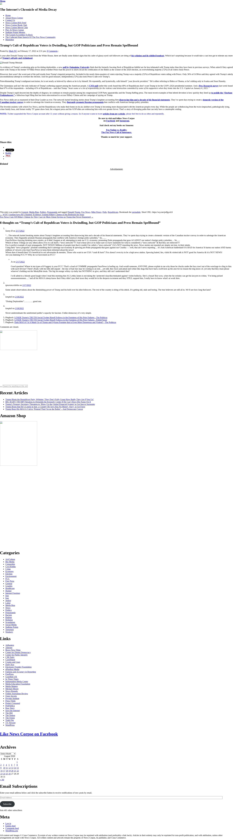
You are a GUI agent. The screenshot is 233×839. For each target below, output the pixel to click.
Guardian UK (11, 677)
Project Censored (12, 703)
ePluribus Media (12, 669)
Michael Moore (11, 689)
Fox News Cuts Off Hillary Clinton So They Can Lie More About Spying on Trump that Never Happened (46, 217)
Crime (8, 569)
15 (18, 768)
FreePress (9, 674)
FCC (7, 579)
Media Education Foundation (17, 684)
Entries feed (10, 826)
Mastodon (9, 39)
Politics (43, 212)
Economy (9, 571)
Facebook (110, 121)
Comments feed (12, 828)
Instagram (124, 121)
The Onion (10, 718)
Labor (8, 603)
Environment (10, 576)
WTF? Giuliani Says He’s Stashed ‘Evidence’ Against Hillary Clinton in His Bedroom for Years (42, 214)
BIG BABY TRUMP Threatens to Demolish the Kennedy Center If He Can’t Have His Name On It (48, 402)
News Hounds (11, 691)
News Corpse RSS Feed (15, 23)
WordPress (10, 725)
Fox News (85, 212)
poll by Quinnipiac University (76, 67)
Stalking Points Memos (15, 32)
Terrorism (9, 629)
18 (7, 771)
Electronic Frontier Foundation (18, 667)
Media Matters (11, 686)
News (7, 608)
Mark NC (13, 51)
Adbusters (9, 645)
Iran (7, 595)
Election (8, 574)
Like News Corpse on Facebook (29, 733)
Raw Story (10, 708)
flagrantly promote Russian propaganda (85, 102)
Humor (8, 591)
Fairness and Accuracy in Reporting (20, 672)
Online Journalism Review (16, 693)
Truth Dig (9, 720)
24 (4, 774)
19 (9, 771)
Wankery (9, 632)
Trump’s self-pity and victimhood (17, 58)
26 (9, 774)
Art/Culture (10, 559)
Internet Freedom (12, 593)
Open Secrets (11, 696)
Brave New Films (12, 650)
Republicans (113, 212)
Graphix (8, 586)
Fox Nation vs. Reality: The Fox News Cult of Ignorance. (116, 131)
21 (15, 771)
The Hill (9, 713)
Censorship (10, 564)
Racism (8, 615)
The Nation (10, 715)
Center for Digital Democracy (18, 652)
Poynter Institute (12, 698)
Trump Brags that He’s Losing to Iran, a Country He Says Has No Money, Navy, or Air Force (45, 407)
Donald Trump (74, 212)
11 (7, 768)
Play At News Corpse (14, 30)
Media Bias (34, 212)
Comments (53, 51)
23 (1, 774)
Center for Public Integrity (16, 655)
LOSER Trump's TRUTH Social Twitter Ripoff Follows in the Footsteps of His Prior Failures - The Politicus (60, 317)
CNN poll (93, 86)
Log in (8, 823)
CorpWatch (10, 660)
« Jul (2, 779)
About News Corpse (14, 18)
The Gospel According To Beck (19, 35)
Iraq (7, 598)
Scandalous (10, 622)
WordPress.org (11, 831)
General (24, 212)
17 (4, 771)
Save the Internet (12, 710)
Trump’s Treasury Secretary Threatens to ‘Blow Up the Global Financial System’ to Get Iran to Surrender (50, 404)
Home (8, 15)
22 (18, 771)
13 (12, 768)
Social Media (11, 625)
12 (9, 768)
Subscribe (7, 804)
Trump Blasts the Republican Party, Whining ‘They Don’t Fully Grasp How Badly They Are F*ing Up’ (49, 399)
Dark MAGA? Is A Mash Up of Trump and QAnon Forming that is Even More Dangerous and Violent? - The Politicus (65, 322)
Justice (8, 600)
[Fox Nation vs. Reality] (1, 4)
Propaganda (52, 212)
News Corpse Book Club (16, 25)
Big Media (9, 562)
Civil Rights (10, 566)
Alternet (8, 647)
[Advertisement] (116, 189)
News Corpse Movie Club (16, 27)
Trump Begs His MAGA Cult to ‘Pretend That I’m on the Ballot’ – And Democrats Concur (44, 409)
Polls (104, 212)
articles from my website (114, 114)
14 (15, 768)
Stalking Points (11, 627)
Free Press (9, 581)
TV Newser (10, 723)
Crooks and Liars (12, 662)
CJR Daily (9, 657)
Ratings (8, 617)
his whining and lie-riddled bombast (147, 55)
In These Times (11, 679)
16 (1, 771)
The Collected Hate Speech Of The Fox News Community (30, 37)
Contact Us (10, 20)
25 (7, 774)
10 (4, 768)
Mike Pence (96, 212)
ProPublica (10, 706)
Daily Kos (9, 664)
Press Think (10, 701)
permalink (136, 212)
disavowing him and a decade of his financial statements (144, 100)
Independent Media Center (16, 681)
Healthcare (10, 588)
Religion (9, 620)
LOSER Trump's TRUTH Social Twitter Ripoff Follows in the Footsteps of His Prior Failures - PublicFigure (60, 320)
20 (12, 771)
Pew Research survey (209, 86)
